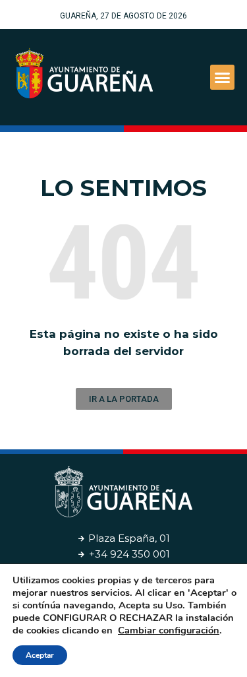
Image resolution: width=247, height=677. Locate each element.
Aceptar (40, 655)
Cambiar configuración (168, 630)
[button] (222, 77)
